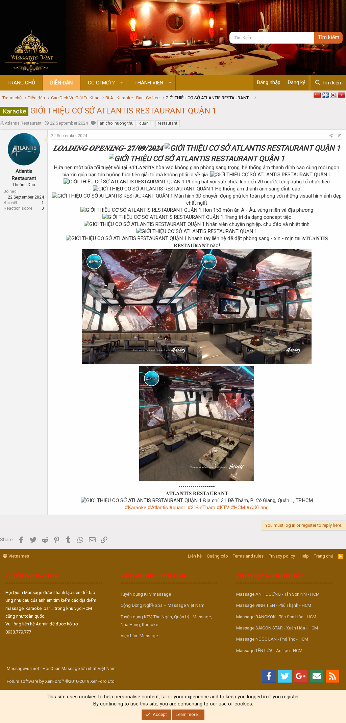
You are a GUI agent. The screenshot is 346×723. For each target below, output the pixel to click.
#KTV (223, 508)
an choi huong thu (116, 123)
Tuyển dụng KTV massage (146, 594)
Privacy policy (282, 556)
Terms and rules (248, 556)
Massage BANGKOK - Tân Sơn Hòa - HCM (276, 616)
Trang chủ (21, 83)
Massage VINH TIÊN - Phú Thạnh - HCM (273, 605)
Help (304, 556)
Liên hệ (195, 556)
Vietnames (18, 556)
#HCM (238, 508)
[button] (121, 83)
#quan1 (177, 508)
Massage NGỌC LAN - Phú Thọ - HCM (272, 639)
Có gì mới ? (101, 83)
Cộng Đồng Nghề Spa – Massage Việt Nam (162, 605)
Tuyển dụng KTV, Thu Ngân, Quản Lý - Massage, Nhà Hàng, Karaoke (166, 620)
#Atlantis (158, 508)
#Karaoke (135, 508)
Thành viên (148, 83)
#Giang (257, 508)
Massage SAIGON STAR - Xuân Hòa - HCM (277, 627)
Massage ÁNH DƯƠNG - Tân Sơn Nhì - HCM (278, 594)
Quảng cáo (217, 556)
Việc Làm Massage (139, 635)
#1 (340, 135)
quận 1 (145, 123)
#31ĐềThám (201, 508)
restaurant (167, 123)
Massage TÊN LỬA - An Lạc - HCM (269, 650)
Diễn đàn (61, 83)
